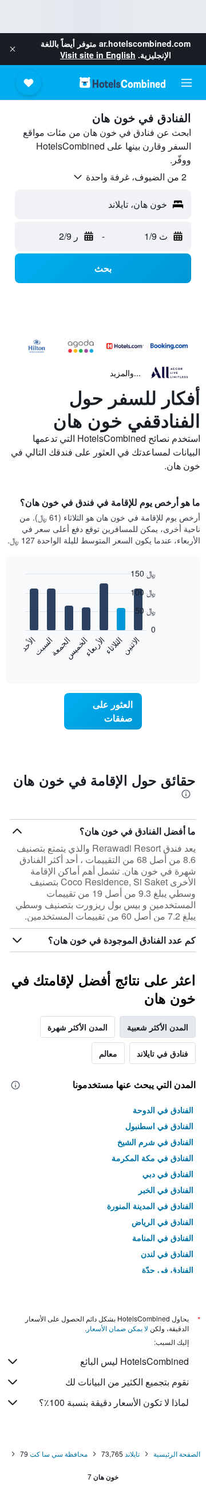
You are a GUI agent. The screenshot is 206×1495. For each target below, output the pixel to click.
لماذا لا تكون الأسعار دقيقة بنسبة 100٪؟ (114, 1402)
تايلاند (132, 1453)
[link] (103, 711)
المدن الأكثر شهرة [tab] (77, 1027)
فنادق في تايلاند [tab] (162, 1053)
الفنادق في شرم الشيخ (155, 1141)
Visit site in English (98, 55)
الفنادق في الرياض (162, 1221)
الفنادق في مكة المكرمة (152, 1157)
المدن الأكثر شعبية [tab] (157, 1027)
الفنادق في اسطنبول (159, 1125)
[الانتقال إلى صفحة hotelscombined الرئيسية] (122, 82)
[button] (12, 49)
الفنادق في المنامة (162, 1237)
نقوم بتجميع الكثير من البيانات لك (127, 1381)
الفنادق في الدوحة (163, 1109)
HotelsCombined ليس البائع (134, 1361)
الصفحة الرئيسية (176, 1453)
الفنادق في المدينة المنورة (150, 1205)
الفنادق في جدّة (167, 1269)
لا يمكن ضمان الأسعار (117, 1328)
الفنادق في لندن (167, 1253)
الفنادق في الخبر (165, 1189)
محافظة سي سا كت (59, 1453)
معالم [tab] (108, 1053)
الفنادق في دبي (167, 1173)
